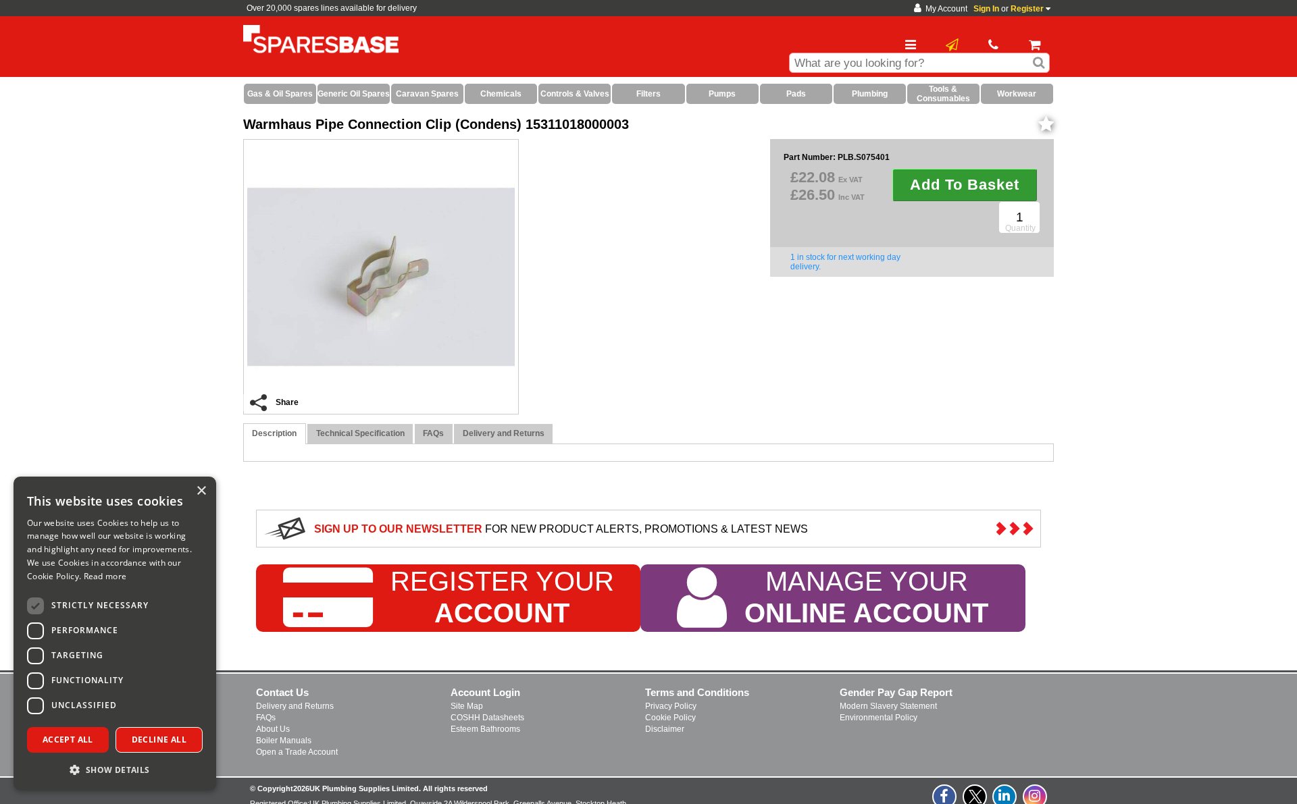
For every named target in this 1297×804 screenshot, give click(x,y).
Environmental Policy (878, 717)
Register (1027, 9)
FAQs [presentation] (433, 433)
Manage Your (866, 597)
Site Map (467, 706)
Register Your (502, 597)
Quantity (1020, 228)
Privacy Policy (670, 706)
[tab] (274, 433)
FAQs (266, 717)
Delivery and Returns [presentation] (503, 433)
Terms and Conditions (697, 692)
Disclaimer (664, 729)
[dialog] (115, 633)
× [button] (201, 491)
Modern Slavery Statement (888, 706)
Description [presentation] (274, 433)
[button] (115, 769)
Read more (105, 576)
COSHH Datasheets (487, 717)
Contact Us (282, 692)
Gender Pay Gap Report (896, 692)
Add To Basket (964, 184)
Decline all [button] (159, 739)
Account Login (485, 692)
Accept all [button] (68, 739)
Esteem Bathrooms (485, 729)
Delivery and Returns (295, 706)
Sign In (986, 9)
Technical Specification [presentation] (360, 433)
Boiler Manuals (283, 740)
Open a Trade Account (297, 752)
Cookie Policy (670, 717)
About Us (273, 729)
